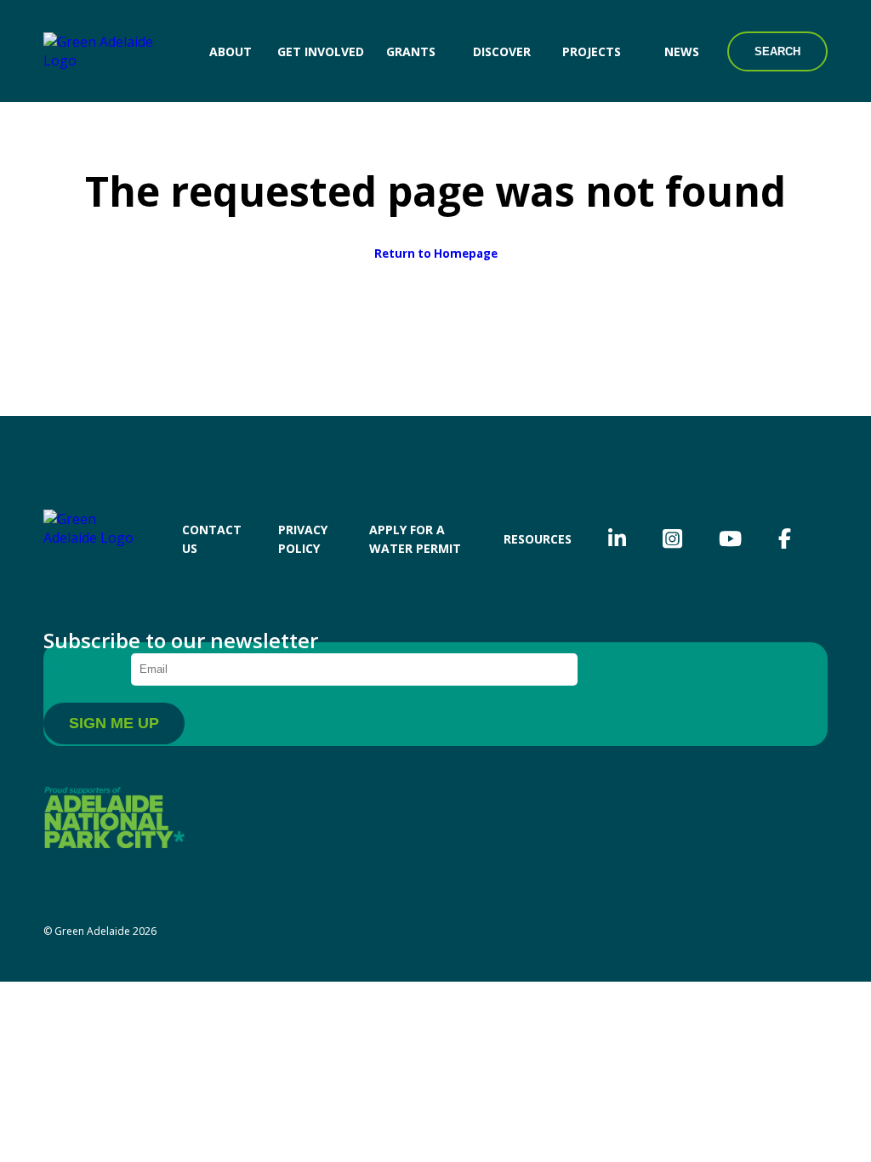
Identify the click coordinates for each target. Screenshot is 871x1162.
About (230, 51)
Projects (591, 51)
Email (69, 667)
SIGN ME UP (114, 723)
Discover (502, 51)
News (681, 51)
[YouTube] (730, 538)
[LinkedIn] (617, 538)
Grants (411, 51)
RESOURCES (538, 539)
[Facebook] (784, 538)
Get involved (320, 51)
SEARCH (777, 51)
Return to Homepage (436, 253)
